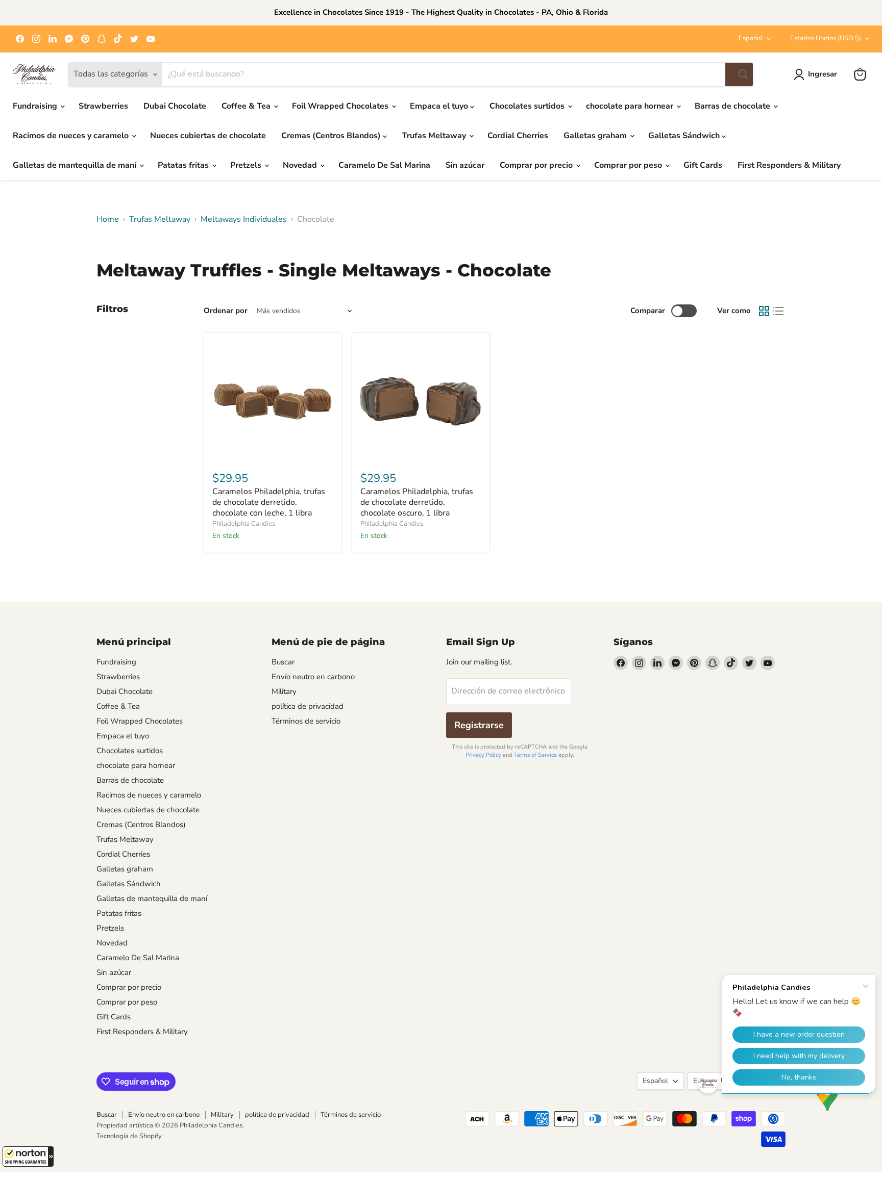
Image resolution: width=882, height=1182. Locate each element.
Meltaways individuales (244, 219)
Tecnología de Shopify (129, 1136)
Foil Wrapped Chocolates (341, 106)
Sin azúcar (465, 165)
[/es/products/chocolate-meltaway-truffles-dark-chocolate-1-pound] (420, 401)
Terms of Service (535, 755)
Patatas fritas (184, 165)
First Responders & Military (789, 165)
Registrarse (479, 725)
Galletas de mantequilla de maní (75, 165)
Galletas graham (596, 135)
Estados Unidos (825, 38)
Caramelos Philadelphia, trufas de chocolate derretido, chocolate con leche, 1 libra (268, 502)
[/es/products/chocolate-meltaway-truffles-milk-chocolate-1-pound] (272, 401)
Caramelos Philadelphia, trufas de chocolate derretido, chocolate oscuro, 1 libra (416, 502)
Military (284, 691)
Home (107, 219)
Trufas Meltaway (435, 135)
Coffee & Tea (247, 106)
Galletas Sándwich (685, 135)
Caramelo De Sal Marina (384, 165)
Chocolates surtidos (528, 106)
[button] (28, 1156)
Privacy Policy (483, 755)
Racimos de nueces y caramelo (72, 135)
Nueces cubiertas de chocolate (208, 135)
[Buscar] (739, 74)
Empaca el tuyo (440, 106)
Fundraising (36, 106)
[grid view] (764, 311)
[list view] (778, 311)
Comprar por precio (537, 165)
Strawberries (103, 106)
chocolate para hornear (630, 106)
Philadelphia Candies (243, 523)
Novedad (301, 165)
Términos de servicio (306, 721)
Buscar (283, 662)
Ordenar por (226, 310)
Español (751, 38)
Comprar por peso (629, 165)
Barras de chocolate (733, 106)
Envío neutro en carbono (313, 677)
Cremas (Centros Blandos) (332, 135)
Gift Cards (702, 165)
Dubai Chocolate (174, 106)
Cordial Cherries (517, 135)
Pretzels (246, 165)
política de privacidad (308, 706)
